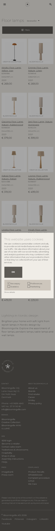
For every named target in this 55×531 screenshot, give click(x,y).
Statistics (14, 286)
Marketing (35, 286)
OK (13, 272)
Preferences (36, 283)
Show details (9, 292)
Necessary (15, 283)
